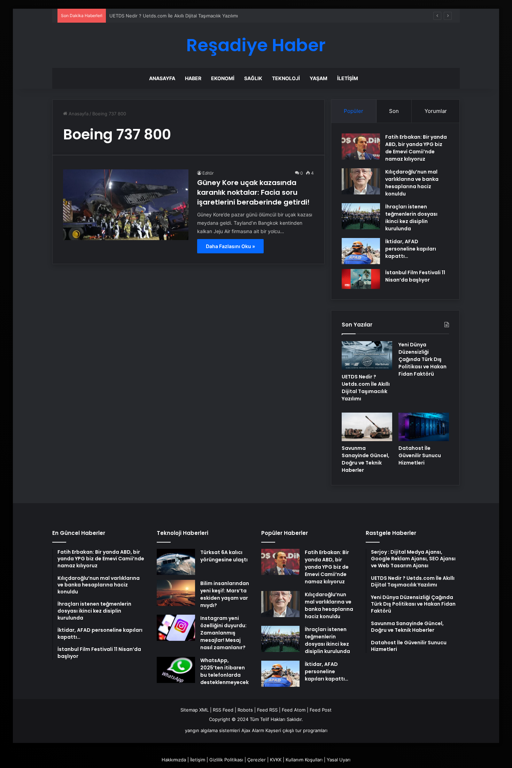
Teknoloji (286, 78)
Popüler (353, 111)
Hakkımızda (174, 759)
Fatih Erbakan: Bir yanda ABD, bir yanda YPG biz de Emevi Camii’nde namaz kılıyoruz (416, 147)
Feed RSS (267, 710)
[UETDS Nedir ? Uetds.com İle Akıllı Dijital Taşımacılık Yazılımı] (367, 355)
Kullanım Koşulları (304, 759)
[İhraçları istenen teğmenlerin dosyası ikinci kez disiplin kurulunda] (361, 216)
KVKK (275, 759)
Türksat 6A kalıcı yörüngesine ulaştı (224, 556)
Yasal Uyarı (338, 759)
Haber (193, 78)
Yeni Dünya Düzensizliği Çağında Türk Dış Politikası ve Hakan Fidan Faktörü (422, 359)
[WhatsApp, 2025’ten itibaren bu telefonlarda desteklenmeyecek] (176, 670)
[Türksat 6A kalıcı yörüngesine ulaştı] (176, 562)
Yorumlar (436, 111)
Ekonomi (222, 78)
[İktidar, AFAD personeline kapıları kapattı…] (361, 251)
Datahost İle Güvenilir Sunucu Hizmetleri (419, 455)
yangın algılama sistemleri (212, 730)
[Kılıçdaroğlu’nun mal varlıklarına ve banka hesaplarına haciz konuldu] (361, 181)
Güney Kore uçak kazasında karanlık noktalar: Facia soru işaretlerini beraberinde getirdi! (253, 192)
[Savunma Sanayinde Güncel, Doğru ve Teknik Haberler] (367, 427)
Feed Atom (293, 710)
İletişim (347, 78)
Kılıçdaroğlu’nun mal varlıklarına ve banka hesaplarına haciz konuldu (412, 182)
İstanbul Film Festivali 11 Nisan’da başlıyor (415, 276)
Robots (245, 710)
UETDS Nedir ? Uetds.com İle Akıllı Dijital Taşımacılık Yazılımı (173, 15)
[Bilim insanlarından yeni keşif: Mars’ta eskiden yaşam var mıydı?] (176, 593)
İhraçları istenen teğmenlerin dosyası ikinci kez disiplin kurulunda (411, 217)
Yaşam (318, 78)
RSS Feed (223, 710)
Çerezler (256, 759)
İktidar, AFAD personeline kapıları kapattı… (410, 249)
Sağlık (253, 78)
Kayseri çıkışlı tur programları (296, 730)
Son (394, 111)
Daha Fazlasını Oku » (230, 246)
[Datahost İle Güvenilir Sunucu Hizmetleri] (423, 427)
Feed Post (321, 710)
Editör (208, 173)
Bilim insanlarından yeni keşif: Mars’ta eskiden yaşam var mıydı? (224, 594)
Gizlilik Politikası (226, 759)
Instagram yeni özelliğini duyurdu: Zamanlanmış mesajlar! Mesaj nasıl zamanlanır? (223, 633)
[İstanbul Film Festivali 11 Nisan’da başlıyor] (361, 279)
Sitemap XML (194, 710)
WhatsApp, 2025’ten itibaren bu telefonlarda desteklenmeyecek (224, 671)
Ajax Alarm (252, 730)
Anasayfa (162, 78)
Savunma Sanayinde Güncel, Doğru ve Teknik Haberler (365, 459)
